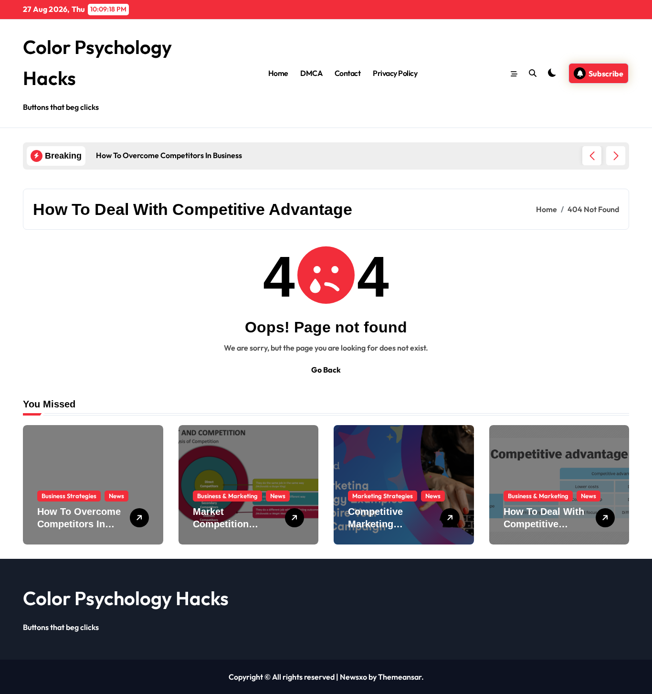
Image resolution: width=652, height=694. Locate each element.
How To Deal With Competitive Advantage (544, 524)
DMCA (311, 73)
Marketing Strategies (382, 496)
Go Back (326, 369)
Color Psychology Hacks (126, 598)
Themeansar (399, 677)
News (116, 496)
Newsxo (353, 677)
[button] (615, 155)
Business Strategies (69, 496)
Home (278, 73)
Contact (348, 73)
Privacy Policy (395, 73)
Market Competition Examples (221, 524)
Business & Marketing (227, 496)
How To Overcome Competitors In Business (79, 524)
